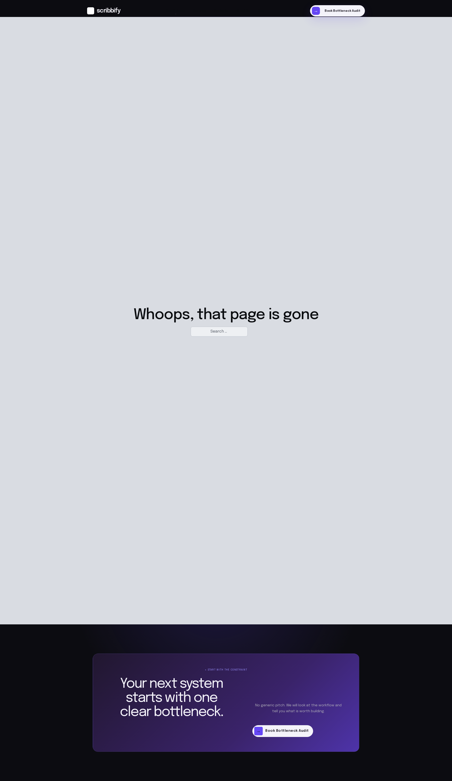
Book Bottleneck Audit (342, 10)
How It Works (175, 10)
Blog (261, 10)
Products (221, 10)
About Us (243, 10)
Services (199, 10)
